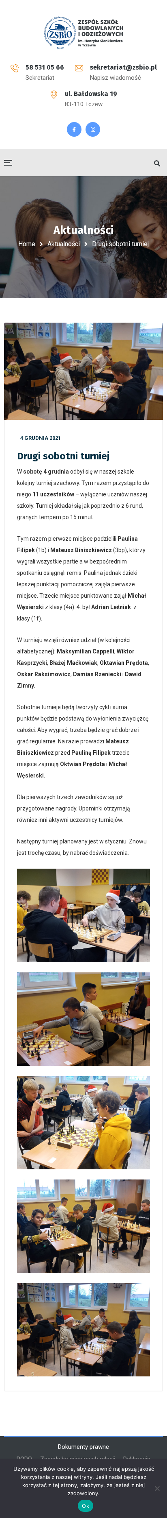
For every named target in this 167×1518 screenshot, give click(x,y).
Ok (85, 1506)
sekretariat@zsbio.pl (123, 67)
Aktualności (63, 244)
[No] (157, 1488)
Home (26, 244)
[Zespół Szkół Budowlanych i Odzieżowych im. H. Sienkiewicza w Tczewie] (83, 32)
